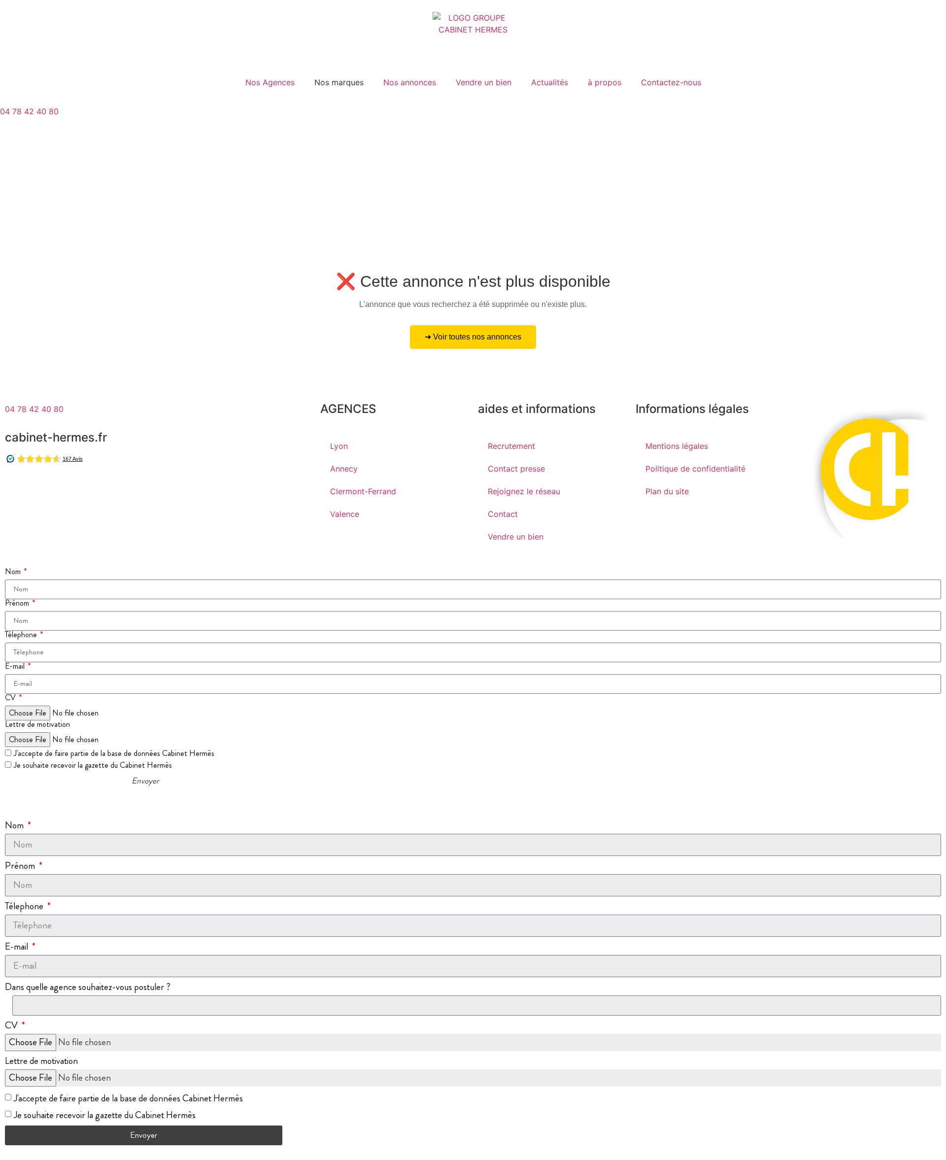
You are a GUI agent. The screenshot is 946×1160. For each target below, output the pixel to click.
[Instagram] (44, 489)
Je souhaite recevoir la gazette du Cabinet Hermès (93, 765)
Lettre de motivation (37, 724)
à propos (604, 82)
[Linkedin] (71, 489)
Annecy (344, 469)
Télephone (22, 635)
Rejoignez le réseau (524, 491)
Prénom (18, 603)
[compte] (12, 136)
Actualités (549, 82)
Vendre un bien (483, 82)
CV (11, 698)
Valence (344, 514)
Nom (14, 572)
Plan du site (667, 491)
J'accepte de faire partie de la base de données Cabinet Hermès (114, 753)
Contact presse (516, 469)
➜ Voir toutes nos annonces (473, 337)
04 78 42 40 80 (29, 111)
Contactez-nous (671, 82)
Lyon (339, 446)
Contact (503, 514)
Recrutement (511, 446)
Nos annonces (409, 82)
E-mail (16, 666)
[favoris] (12, 164)
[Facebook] (17, 489)
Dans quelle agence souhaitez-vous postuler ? (87, 986)
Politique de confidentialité (695, 469)
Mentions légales (676, 446)
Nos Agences (270, 82)
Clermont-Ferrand (363, 491)
